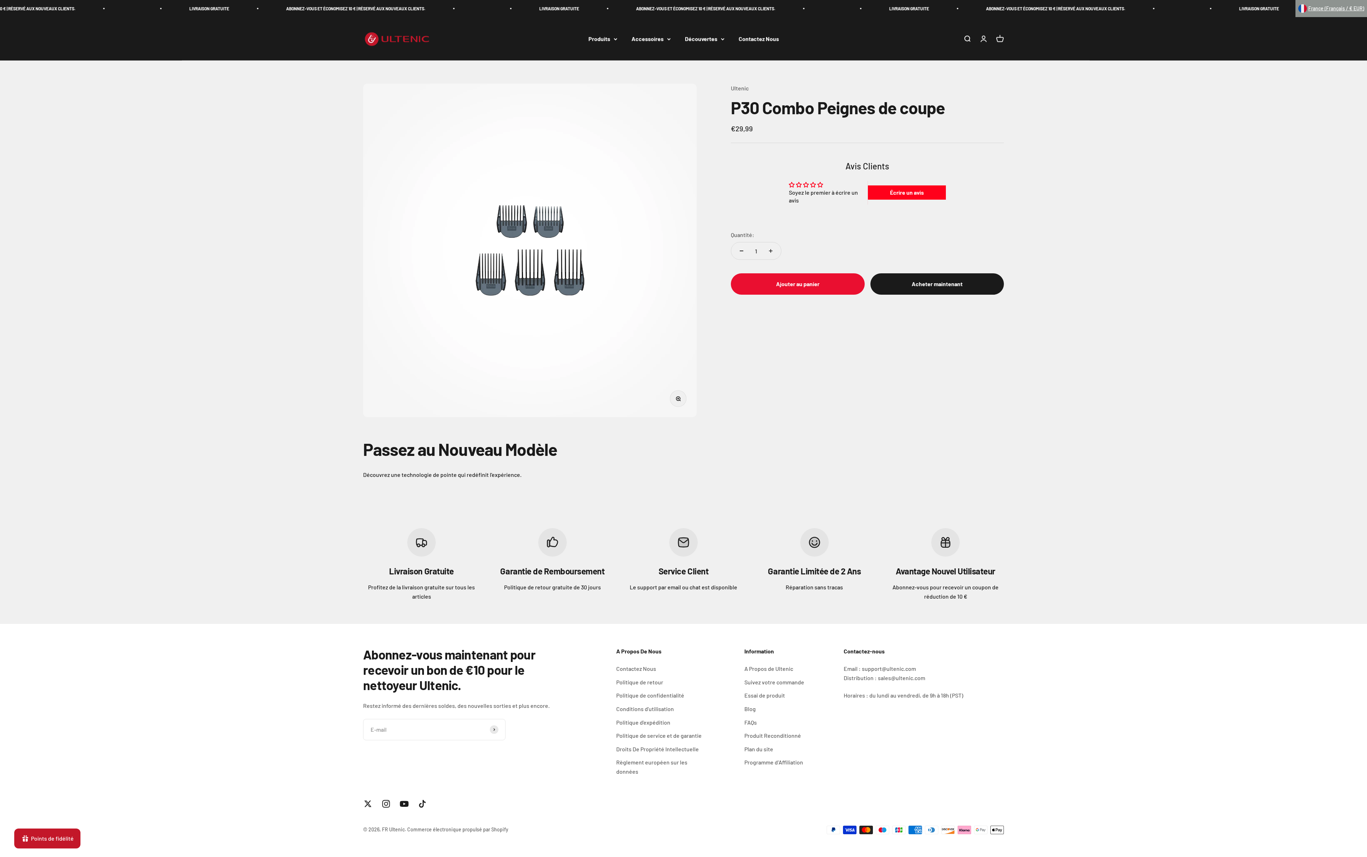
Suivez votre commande (774, 682)
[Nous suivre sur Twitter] (368, 804)
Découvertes (701, 39)
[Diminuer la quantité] (741, 250)
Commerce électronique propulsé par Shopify (457, 829)
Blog (750, 708)
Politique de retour (639, 682)
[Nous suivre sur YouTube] (404, 804)
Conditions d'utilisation (645, 708)
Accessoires (648, 39)
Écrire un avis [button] (907, 192)
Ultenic (740, 88)
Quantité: (742, 234)
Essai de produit (764, 695)
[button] (1331, 8)
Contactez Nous (759, 39)
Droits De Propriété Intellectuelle (657, 749)
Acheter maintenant (937, 283)
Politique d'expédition (643, 722)
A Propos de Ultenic (768, 668)
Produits (599, 39)
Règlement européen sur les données (651, 767)
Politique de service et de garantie (659, 735)
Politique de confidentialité (650, 695)
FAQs (750, 722)
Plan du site (758, 749)
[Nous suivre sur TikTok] (422, 804)
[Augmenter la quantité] (770, 250)
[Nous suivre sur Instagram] (386, 804)
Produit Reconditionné (772, 735)
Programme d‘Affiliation (773, 762)
